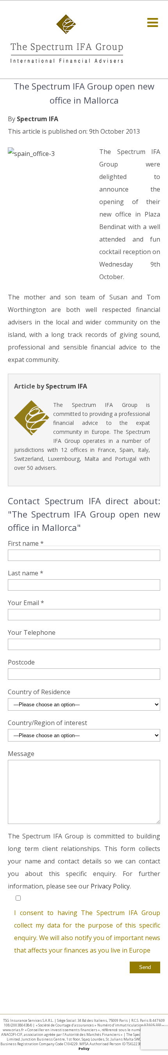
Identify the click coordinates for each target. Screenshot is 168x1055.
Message (21, 753)
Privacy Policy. (111, 886)
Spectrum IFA (37, 119)
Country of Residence (39, 692)
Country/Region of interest (47, 722)
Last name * (25, 573)
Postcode (21, 662)
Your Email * (26, 602)
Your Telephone (31, 632)
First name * (26, 543)
